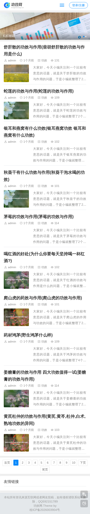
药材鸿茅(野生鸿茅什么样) (28, 335)
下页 (83, 462)
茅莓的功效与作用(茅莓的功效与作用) (39, 216)
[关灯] (84, 503)
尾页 (45, 469)
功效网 (37, 505)
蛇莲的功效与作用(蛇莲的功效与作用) (39, 91)
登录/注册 (78, 5)
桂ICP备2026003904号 (45, 509)
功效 (44, 60)
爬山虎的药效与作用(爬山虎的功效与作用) (43, 298)
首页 (7, 462)
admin (12, 60)
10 (73, 462)
